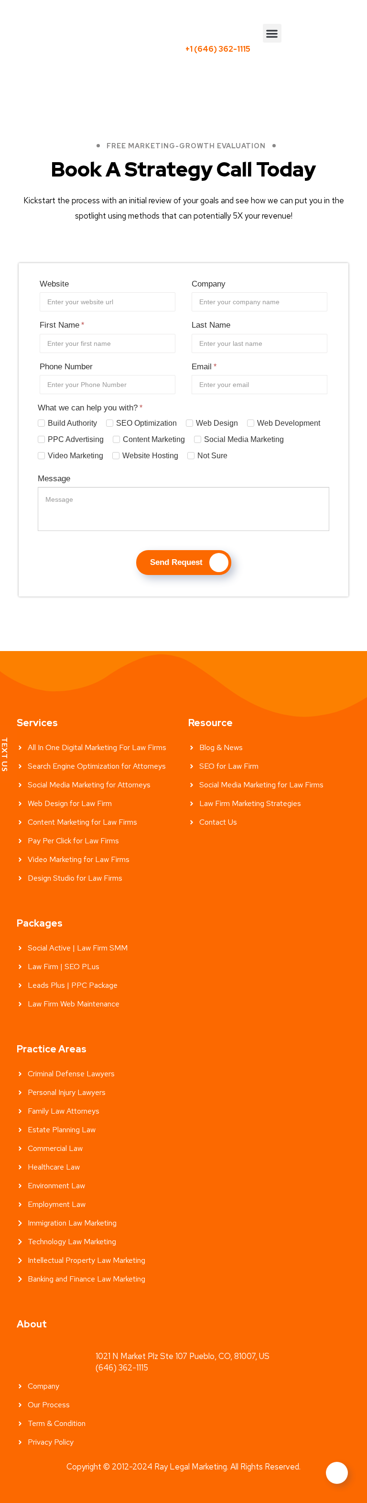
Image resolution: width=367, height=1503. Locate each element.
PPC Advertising (76, 439)
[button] (272, 33)
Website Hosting (150, 455)
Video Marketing (75, 455)
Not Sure (212, 455)
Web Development (288, 423)
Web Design (217, 423)
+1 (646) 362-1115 (217, 49)
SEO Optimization (146, 423)
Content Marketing (154, 439)
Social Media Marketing (244, 439)
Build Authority (72, 423)
